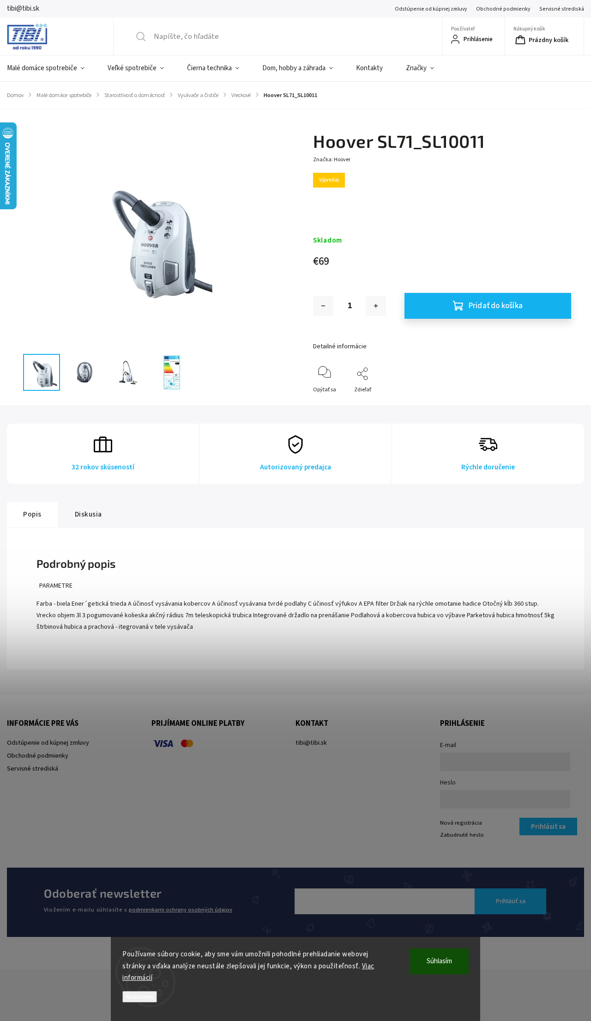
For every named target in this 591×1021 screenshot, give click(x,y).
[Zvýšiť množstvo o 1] (376, 306)
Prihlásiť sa (510, 901)
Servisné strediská (561, 9)
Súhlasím (439, 961)
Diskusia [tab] (88, 514)
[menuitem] (51, 68)
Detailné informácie (340, 346)
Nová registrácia (461, 823)
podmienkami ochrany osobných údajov (180, 910)
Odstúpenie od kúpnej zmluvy (431, 9)
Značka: (331, 160)
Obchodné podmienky (503, 9)
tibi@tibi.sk (311, 743)
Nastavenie (139, 996)
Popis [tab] (32, 514)
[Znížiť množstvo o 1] (323, 306)
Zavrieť (554, 405)
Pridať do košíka (496, 305)
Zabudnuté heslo (462, 835)
